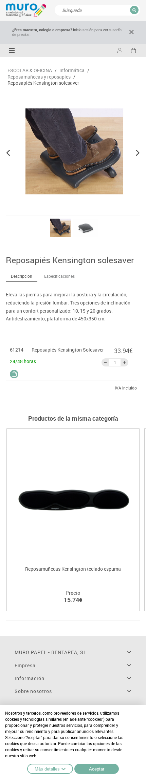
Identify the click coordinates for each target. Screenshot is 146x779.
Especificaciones (59, 276)
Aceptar (96, 769)
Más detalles (47, 769)
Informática (72, 70)
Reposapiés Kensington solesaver (43, 83)
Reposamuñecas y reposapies (39, 77)
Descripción (21, 276)
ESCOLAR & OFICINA (29, 70)
